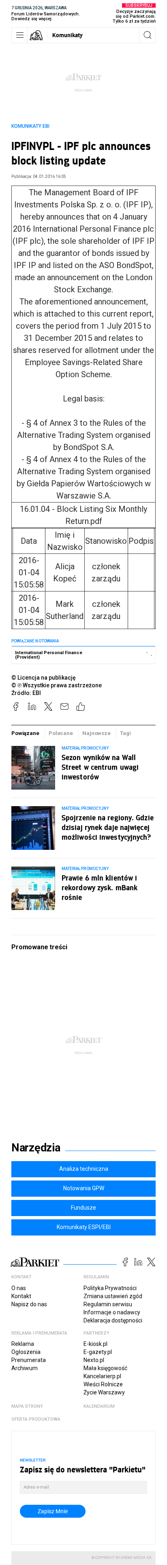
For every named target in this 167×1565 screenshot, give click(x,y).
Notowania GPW (83, 1188)
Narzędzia (35, 1147)
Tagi (125, 733)
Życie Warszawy (104, 1392)
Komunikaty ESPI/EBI (84, 1227)
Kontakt (21, 1296)
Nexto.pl (94, 1360)
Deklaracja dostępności (113, 1320)
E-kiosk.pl (95, 1344)
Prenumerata (28, 1360)
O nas (18, 1288)
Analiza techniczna (83, 1169)
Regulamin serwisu (108, 1304)
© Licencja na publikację (43, 677)
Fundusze (83, 1207)
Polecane (61, 733)
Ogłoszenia (26, 1352)
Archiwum (24, 1368)
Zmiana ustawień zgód (113, 1296)
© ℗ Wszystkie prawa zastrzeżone (56, 685)
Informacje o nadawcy (112, 1312)
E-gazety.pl (98, 1352)
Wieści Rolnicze (103, 1384)
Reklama (22, 1344)
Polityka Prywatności (110, 1288)
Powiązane (25, 733)
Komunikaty (67, 35)
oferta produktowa (35, 1419)
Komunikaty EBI (30, 126)
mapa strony (27, 1406)
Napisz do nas (29, 1304)
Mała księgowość (105, 1368)
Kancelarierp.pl (102, 1376)
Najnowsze (96, 733)
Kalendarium (99, 1406)
